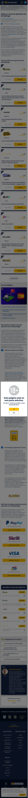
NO (14, 413)
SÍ (14, 409)
